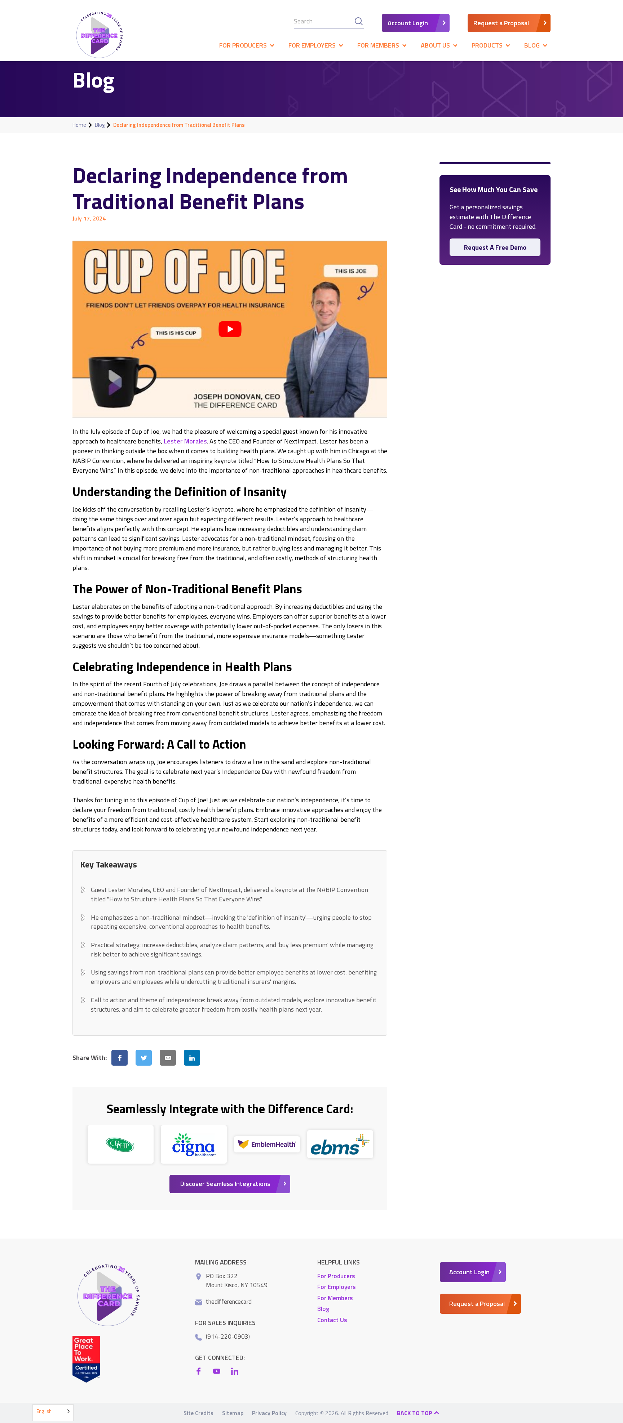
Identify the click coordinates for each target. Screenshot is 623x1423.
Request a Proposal (501, 23)
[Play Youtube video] (229, 329)
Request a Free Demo (495, 247)
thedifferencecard (229, 1301)
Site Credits (198, 1413)
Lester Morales (185, 441)
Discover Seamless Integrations (225, 1183)
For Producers (336, 1275)
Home (79, 125)
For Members (335, 1297)
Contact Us (332, 1319)
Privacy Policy (269, 1413)
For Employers (336, 1287)
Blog (100, 125)
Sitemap (232, 1413)
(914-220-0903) (228, 1336)
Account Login (408, 23)
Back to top (415, 1413)
